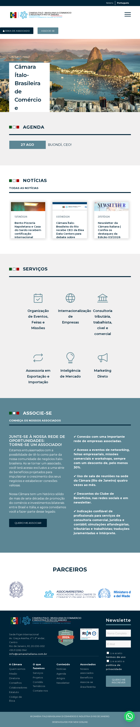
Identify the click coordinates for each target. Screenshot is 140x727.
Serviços (38, 672)
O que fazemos (39, 666)
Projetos (38, 677)
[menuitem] (126, 14)
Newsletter (63, 682)
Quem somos (17, 668)
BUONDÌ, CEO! (59, 145)
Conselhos (15, 682)
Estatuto (14, 692)
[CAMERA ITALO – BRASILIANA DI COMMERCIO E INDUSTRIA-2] (40, 14)
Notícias (61, 668)
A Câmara (15, 664)
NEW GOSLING (80, 722)
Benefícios (86, 677)
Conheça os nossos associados (35, 420)
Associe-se (86, 682)
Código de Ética (15, 698)
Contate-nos (40, 690)
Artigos (61, 678)
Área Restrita (88, 686)
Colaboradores (18, 687)
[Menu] (126, 14)
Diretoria (14, 678)
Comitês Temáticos (39, 684)
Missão (13, 673)
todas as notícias (23, 188)
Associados (88, 664)
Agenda (61, 673)
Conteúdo (63, 664)
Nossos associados (86, 670)
